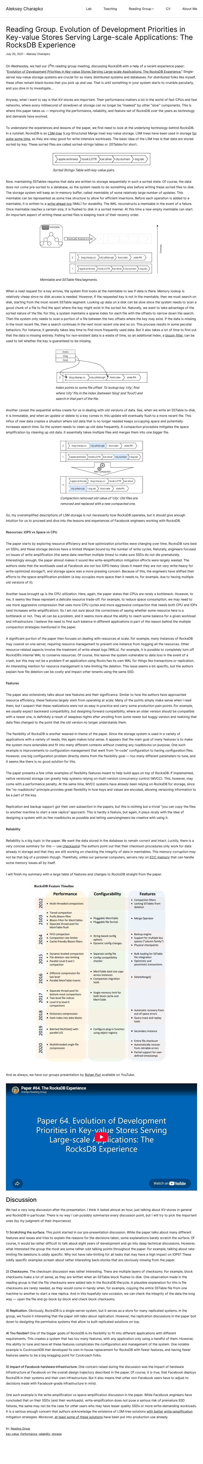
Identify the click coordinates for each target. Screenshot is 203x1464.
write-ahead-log (59, 204)
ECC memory (160, 857)
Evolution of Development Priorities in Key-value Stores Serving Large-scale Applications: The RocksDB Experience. (94, 72)
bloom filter (174, 335)
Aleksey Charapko (24, 8)
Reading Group (20, 1428)
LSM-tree (55, 133)
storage (57, 1434)
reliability (44, 1434)
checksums (71, 846)
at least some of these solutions (79, 1417)
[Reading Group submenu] (153, 9)
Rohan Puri (93, 1075)
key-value (12, 1434)
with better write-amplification (169, 1411)
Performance (28, 1434)
